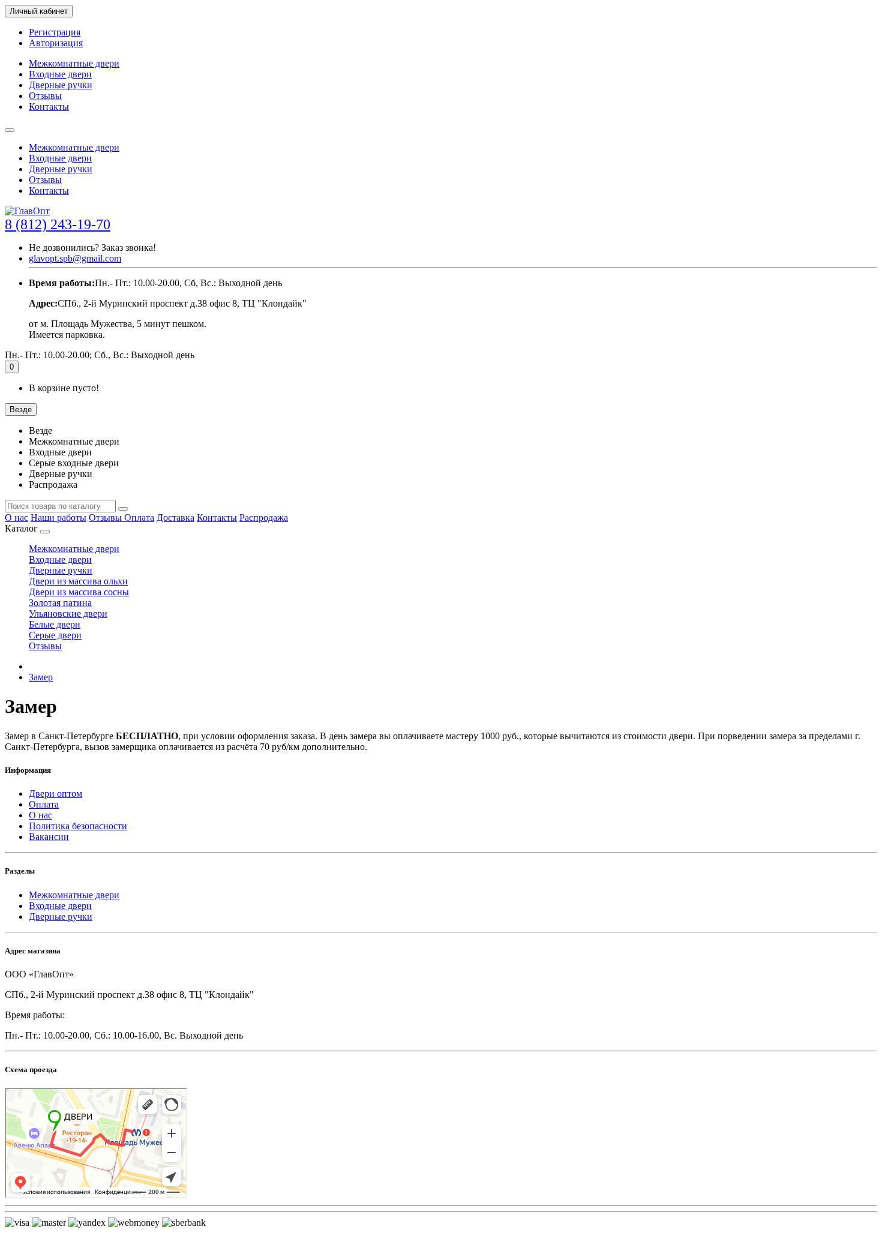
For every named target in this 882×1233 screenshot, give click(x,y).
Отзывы (45, 96)
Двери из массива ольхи (78, 581)
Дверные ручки (60, 85)
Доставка (175, 517)
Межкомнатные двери (74, 63)
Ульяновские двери (68, 613)
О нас (16, 517)
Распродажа (263, 517)
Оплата (139, 517)
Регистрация (54, 32)
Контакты (49, 106)
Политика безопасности (78, 826)
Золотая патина (60, 603)
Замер (41, 677)
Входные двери (60, 74)
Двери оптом (55, 793)
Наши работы (58, 517)
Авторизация (56, 43)
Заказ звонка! (92, 247)
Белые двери (54, 624)
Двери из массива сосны (79, 592)
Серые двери (55, 635)
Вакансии (49, 837)
